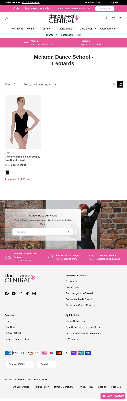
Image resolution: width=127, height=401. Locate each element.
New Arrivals (17, 28)
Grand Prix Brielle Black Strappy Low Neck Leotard (22, 158)
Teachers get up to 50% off (79, 293)
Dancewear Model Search (79, 299)
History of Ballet (13, 333)
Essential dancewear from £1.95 (73, 8)
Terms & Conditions (64, 386)
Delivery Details (21, 386)
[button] (120, 18)
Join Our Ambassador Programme (83, 333)
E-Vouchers (72, 339)
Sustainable (67, 35)
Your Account (72, 287)
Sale (79, 35)
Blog (7, 321)
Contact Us (71, 281)
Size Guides (11, 327)
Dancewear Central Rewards (80, 305)
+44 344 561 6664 (30, 2)
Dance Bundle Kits (75, 321)
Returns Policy (41, 386)
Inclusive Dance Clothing (17, 339)
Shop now (104, 8)
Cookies (102, 386)
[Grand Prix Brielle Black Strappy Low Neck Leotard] (23, 122)
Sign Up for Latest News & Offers (83, 327)
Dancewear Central (22, 379)
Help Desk (116, 386)
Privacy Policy (86, 386)
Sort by (28, 84)
